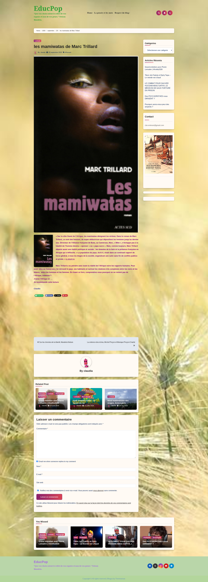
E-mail (39, 474)
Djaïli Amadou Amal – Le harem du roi (84, 402)
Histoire (42, 394)
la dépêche (70, 259)
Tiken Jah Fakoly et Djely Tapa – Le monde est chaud (86, 542)
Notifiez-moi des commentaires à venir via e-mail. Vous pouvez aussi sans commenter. (78, 490)
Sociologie (157, 537)
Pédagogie (60, 394)
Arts (75, 537)
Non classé (86, 397)
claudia (43, 52)
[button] (147, 160)
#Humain (68, 52)
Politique (42, 397)
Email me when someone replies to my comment (57, 461)
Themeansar (120, 579)
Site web (39, 482)
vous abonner (98, 490)
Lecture (37, 41)
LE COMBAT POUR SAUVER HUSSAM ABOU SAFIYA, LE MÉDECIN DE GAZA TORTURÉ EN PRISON (121, 545)
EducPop (48, 8)
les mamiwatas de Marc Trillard (65, 46)
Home (89, 13)
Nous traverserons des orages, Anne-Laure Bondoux (118, 403)
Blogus (110, 579)
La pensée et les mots (103, 13)
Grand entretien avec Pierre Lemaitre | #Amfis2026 (51, 402)
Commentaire (42, 429)
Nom (38, 466)
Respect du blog (122, 13)
